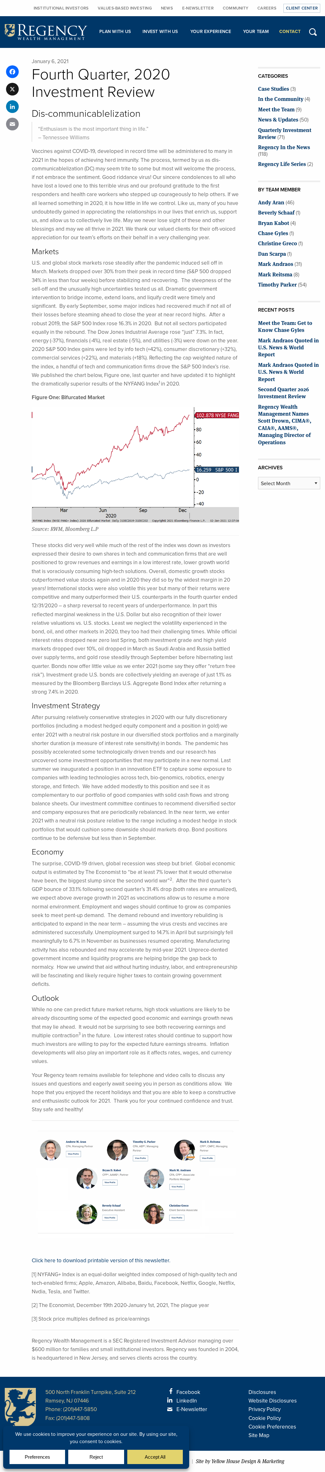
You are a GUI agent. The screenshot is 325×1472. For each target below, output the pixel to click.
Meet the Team (276, 109)
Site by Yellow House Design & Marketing (240, 1461)
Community (235, 8)
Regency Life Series (282, 164)
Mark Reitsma (275, 274)
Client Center (302, 8)
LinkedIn (186, 1401)
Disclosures (262, 1392)
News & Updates (278, 119)
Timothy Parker (277, 284)
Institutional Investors (61, 8)
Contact (290, 31)
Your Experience (210, 31)
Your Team (256, 31)
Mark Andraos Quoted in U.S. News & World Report (288, 347)
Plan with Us (115, 31)
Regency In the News (284, 147)
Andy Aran (271, 202)
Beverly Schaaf (276, 212)
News (167, 8)
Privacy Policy (265, 1409)
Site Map (259, 1435)
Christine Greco (277, 243)
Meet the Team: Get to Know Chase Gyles (285, 326)
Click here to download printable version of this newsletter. (101, 1260)
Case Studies (273, 88)
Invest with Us (160, 31)
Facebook (188, 1392)
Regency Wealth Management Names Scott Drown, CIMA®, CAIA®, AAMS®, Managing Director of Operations (284, 424)
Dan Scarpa (272, 253)
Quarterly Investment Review (284, 133)
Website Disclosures (273, 1401)
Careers (266, 8)
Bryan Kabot (273, 223)
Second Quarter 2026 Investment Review (283, 392)
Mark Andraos (275, 263)
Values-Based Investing (125, 8)
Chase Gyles (273, 233)
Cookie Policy (265, 1418)
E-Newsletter (198, 8)
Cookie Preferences (272, 1427)
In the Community (280, 98)
